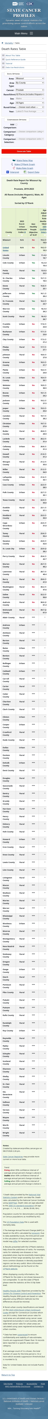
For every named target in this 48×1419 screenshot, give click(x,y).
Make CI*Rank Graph (24, 164)
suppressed (23, 1334)
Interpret (14, 172)
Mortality (9, 43)
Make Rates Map (25, 160)
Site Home (8, 1384)
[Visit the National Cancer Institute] (18, 2)
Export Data (33, 172)
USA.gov (28, 1404)
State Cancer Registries (13, 1156)
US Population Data (15, 1222)
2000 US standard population (21, 1205)
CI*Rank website (10, 1269)
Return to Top (8, 1375)
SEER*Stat (12, 1203)
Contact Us (38, 1386)
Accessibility (32, 1384)
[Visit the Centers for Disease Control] (30, 2)
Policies (19, 1384)
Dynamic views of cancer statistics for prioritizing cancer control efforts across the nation (24, 23)
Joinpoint (36, 1233)
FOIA (43, 1384)
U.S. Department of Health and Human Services (23, 1398)
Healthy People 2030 (12, 1291)
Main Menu (21, 33)
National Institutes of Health (16, 1401)
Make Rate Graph (24, 168)
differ (15, 1241)
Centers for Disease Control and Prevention (22, 1293)
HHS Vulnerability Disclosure (17, 1386)
